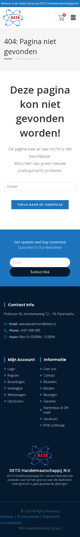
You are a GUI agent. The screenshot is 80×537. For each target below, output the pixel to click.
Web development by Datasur (40, 528)
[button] (73, 18)
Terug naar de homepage (40, 205)
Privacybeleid (28, 516)
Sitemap (7, 516)
